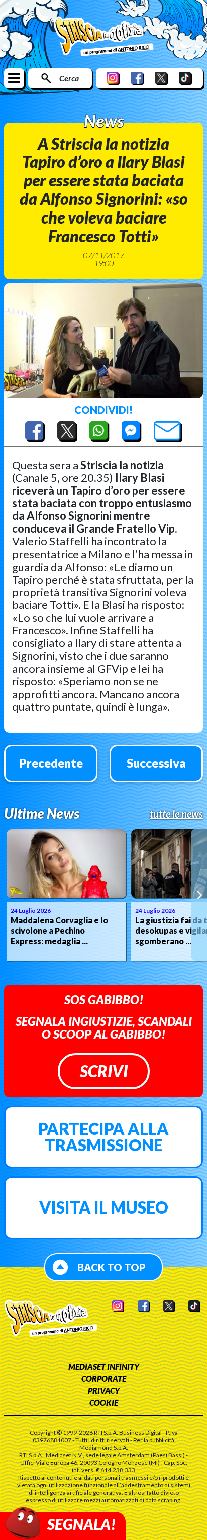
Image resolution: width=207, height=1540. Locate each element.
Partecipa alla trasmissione (103, 1137)
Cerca (69, 78)
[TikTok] (185, 78)
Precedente (51, 763)
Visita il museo (103, 1207)
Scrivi (104, 1071)
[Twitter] (161, 78)
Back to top (111, 1267)
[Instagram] (113, 78)
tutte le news (176, 814)
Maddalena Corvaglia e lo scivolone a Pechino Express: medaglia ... (59, 930)
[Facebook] (137, 78)
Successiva (156, 763)
